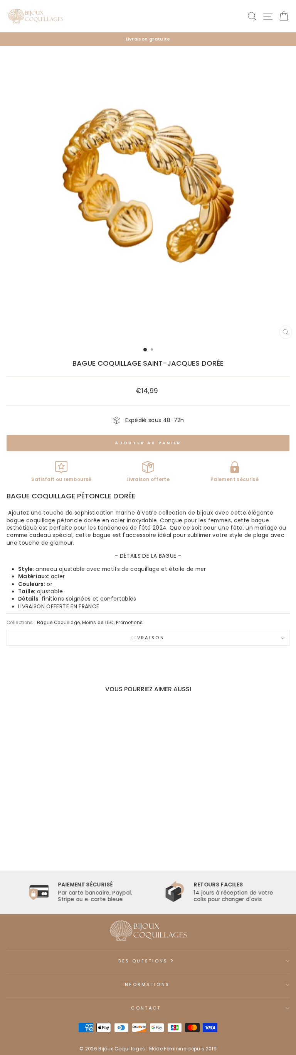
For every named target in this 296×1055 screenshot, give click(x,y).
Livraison (148, 638)
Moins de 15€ (98, 622)
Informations (146, 984)
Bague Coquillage (58, 622)
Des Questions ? (146, 961)
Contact (146, 1008)
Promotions (129, 622)
